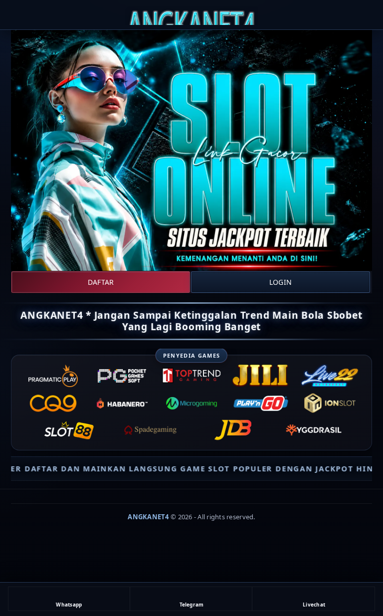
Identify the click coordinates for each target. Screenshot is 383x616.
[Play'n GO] (261, 402)
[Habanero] (122, 402)
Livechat (314, 604)
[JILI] (261, 376)
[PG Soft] (122, 376)
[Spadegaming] (151, 430)
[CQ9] (53, 402)
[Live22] (330, 376)
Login (280, 282)
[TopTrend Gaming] (191, 376)
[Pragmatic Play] (53, 376)
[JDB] (232, 430)
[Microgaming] (191, 402)
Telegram (192, 604)
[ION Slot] (330, 402)
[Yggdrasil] (314, 430)
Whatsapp (69, 604)
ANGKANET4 (148, 516)
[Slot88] (69, 430)
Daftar (101, 282)
